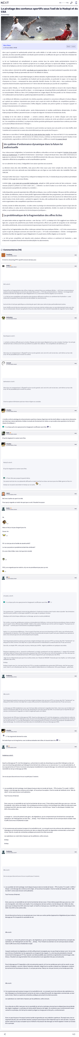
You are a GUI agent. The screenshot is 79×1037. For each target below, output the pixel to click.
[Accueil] (5, 3)
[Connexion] (71, 3)
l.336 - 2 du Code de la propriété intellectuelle (23, 183)
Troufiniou (9, 254)
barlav (8, 508)
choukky (8, 410)
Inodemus (9, 675)
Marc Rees (7, 45)
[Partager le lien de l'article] (5, 1034)
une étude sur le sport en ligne (37, 70)
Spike (7, 432)
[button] (76, 3)
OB (7, 577)
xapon (8, 493)
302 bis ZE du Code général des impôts (37, 134)
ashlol (8, 265)
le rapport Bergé (61, 139)
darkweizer (9, 317)
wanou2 (8, 363)
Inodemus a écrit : (7, 755)
